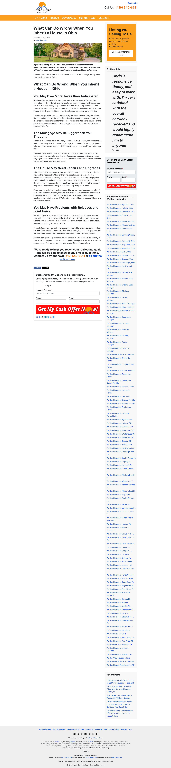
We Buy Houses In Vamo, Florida (120, 370)
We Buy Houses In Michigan (118, 630)
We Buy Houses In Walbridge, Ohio (121, 262)
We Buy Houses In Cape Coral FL (120, 582)
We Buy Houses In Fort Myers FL (120, 589)
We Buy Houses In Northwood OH (121, 448)
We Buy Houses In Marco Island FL (121, 491)
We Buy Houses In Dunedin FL (119, 547)
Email (72, 298)
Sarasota (91, 742)
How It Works (40, 18)
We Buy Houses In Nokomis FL (119, 465)
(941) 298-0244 (116, 757)
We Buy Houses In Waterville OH (120, 437)
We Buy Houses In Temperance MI (121, 403)
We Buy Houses (45, 729)
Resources (89, 729)
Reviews (54, 18)
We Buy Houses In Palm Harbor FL (121, 544)
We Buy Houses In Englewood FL (120, 586)
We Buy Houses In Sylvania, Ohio (120, 204)
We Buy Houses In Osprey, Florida (121, 400)
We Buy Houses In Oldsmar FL (119, 554)
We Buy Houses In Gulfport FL (119, 551)
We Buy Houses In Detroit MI (118, 396)
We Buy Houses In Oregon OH (119, 441)
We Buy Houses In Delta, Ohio (119, 252)
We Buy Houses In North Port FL (120, 627)
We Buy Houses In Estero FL (118, 504)
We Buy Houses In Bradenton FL (120, 610)
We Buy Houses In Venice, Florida (120, 387)
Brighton (73, 742)
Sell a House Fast (59, 729)
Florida (101, 738)
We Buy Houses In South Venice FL (121, 458)
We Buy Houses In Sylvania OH (119, 420)
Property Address (44, 290)
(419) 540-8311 (126, 7)
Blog (130, 729)
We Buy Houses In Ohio (116, 634)
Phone (38, 298)
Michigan (95, 738)
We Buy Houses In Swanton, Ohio (120, 255)
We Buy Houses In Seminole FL (119, 561)
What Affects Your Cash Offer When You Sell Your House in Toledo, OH (119, 689)
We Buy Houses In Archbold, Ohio (121, 241)
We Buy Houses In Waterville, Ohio (121, 221)
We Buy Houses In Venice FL (118, 606)
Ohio (89, 738)
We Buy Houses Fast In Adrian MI (120, 665)
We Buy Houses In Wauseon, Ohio (121, 248)
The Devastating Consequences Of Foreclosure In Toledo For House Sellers (120, 713)
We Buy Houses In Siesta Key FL (120, 578)
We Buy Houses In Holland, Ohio (120, 208)
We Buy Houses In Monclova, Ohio (121, 225)
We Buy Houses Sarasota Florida (120, 354)
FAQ (105, 729)
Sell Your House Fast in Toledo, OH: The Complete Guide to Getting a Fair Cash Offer (119, 704)
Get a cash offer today (75, 729)
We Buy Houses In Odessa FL (119, 558)
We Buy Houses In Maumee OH (119, 644)
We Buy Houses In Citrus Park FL (120, 534)
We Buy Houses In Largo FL (118, 613)
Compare (98, 729)
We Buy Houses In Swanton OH (120, 427)
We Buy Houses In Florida (117, 603)
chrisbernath (41, 40)
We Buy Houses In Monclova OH (120, 430)
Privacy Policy (114, 729)
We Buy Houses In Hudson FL (119, 524)
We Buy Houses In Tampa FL (118, 599)
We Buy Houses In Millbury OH (119, 445)
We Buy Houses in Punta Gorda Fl (120, 575)
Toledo (56, 742)
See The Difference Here (121, 53)
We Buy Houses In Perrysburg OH (120, 637)
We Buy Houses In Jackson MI (119, 565)
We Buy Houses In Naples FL (118, 495)
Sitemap (124, 729)
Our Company (69, 18)
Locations (104, 18)
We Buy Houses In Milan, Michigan (121, 307)
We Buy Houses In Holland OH (119, 423)
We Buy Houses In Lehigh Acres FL (121, 508)
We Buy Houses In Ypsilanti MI (119, 654)
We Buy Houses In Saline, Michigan (121, 304)
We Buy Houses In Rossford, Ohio (121, 212)
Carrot (101, 765)
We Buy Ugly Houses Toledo (118, 658)
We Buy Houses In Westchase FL (120, 481)
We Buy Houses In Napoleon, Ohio (121, 245)
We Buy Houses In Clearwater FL (120, 617)
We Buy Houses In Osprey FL (119, 462)
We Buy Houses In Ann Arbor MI (120, 641)
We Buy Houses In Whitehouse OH (121, 434)
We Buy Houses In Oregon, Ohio (120, 259)
